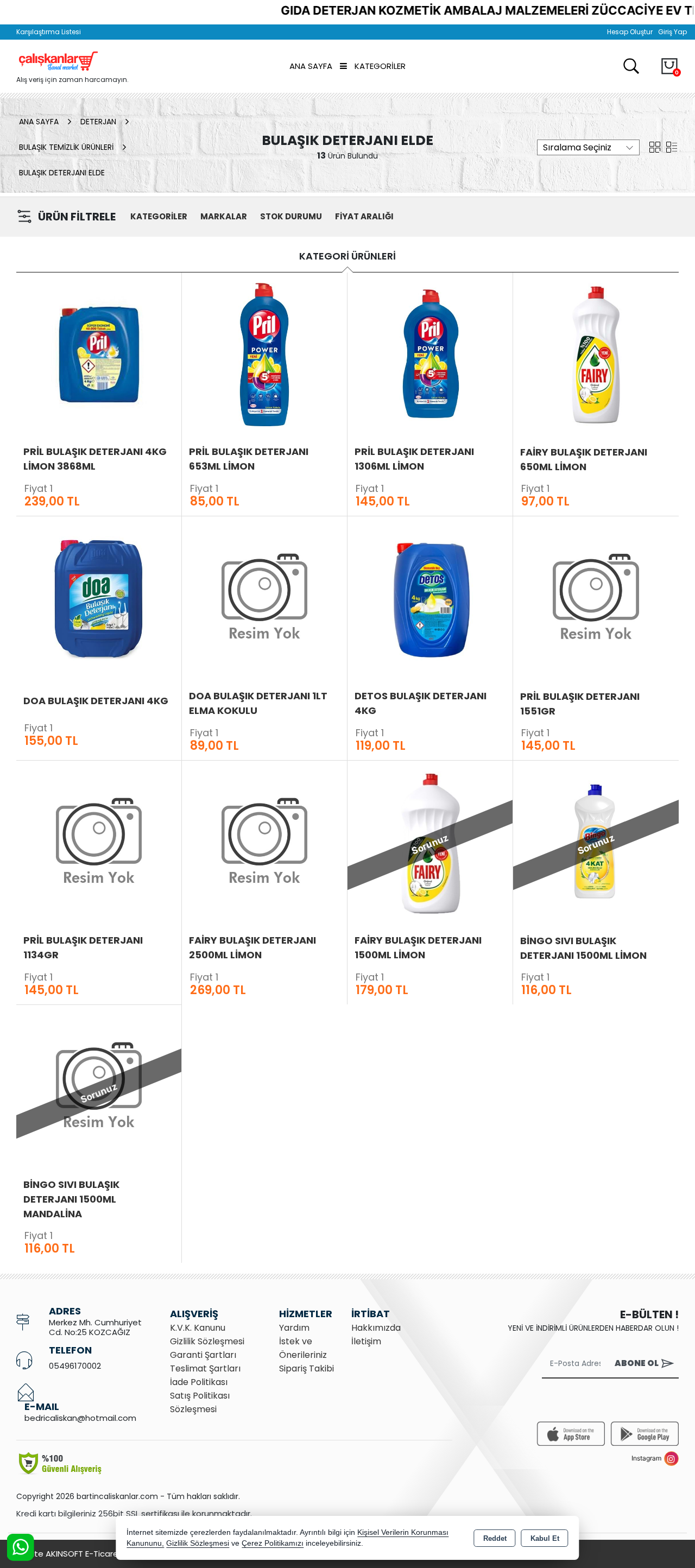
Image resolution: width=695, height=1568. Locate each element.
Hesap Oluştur (630, 31)
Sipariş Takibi (306, 1368)
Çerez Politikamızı (273, 1543)
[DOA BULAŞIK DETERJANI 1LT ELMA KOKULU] (264, 597)
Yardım (294, 1328)
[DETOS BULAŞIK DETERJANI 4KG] (430, 597)
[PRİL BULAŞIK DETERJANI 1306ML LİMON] (430, 353)
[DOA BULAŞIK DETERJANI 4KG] (98, 597)
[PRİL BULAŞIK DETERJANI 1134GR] (98, 842)
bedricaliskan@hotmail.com (80, 1418)
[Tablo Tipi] (672, 146)
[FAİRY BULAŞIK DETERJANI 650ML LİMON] (596, 354)
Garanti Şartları (203, 1355)
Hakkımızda (376, 1328)
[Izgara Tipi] (655, 146)
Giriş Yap (672, 31)
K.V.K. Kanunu (197, 1328)
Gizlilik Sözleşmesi (207, 1341)
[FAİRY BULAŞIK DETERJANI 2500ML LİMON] (264, 842)
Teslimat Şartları (205, 1368)
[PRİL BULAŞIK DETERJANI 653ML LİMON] (264, 353)
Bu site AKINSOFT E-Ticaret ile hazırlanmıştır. (103, 1553)
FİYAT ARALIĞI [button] (364, 216)
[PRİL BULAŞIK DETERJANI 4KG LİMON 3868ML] (98, 353)
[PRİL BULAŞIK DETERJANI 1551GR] (596, 598)
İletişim (366, 1341)
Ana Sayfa (310, 66)
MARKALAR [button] (223, 216)
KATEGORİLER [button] (158, 216)
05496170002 (75, 1365)
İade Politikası (199, 1382)
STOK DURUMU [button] (291, 216)
